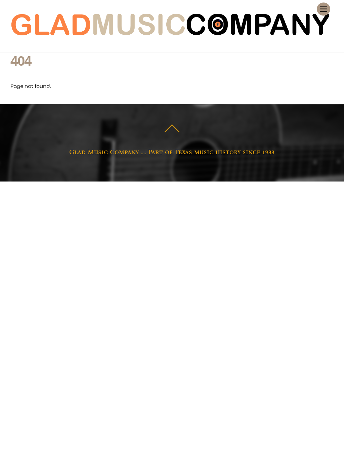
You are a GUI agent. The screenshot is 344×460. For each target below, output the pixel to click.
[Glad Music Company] (170, 35)
